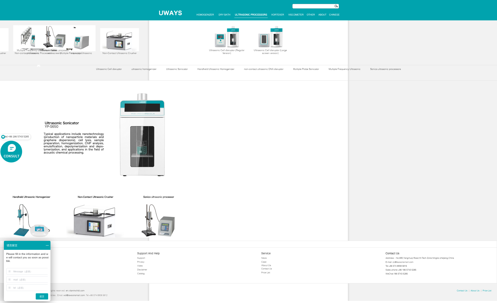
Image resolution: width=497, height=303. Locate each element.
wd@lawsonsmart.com (74, 295)
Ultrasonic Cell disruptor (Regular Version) (226, 52)
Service (266, 253)
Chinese (334, 14)
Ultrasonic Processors (251, 14)
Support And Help (148, 253)
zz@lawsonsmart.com (403, 262)
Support (141, 258)
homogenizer (205, 14)
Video (140, 265)
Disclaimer (142, 269)
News (264, 258)
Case (263, 261)
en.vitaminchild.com (75, 290)
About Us (266, 265)
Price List (265, 272)
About (322, 14)
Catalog (141, 273)
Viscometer (296, 14)
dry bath (224, 14)
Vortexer (277, 14)
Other (311, 14)
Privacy (140, 261)
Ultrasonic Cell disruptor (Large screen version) (270, 52)
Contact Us (266, 268)
